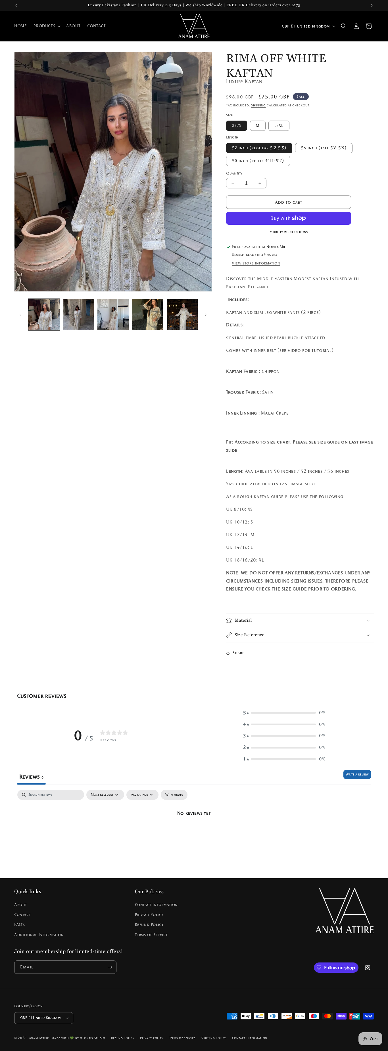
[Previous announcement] (16, 5)
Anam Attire (39, 1038)
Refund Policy (149, 925)
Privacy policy (151, 1038)
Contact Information (156, 905)
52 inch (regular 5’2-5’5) (259, 148)
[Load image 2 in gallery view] (79, 315)
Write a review (357, 774)
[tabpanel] (194, 832)
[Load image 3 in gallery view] (113, 315)
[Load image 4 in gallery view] (148, 315)
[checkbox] (174, 795)
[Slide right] (205, 314)
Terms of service (182, 1038)
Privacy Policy (149, 915)
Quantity (234, 173)
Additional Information (39, 935)
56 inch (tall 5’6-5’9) (324, 148)
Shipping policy (213, 1038)
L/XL (278, 125)
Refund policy (122, 1038)
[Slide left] (20, 314)
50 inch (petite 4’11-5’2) (258, 161)
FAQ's (19, 925)
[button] (46, 26)
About (20, 905)
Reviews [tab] (31, 776)
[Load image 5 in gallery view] (182, 315)
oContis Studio (92, 1038)
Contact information (249, 1038)
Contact (22, 915)
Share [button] (238, 653)
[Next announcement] (372, 5)
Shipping (258, 105)
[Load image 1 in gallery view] (44, 315)
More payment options (289, 232)
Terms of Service (151, 935)
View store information (256, 263)
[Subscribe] (110, 967)
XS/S (236, 125)
